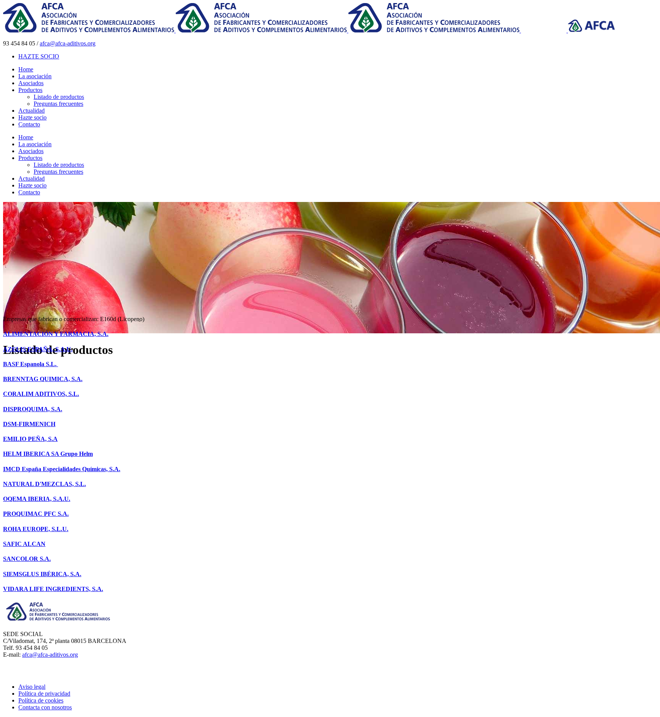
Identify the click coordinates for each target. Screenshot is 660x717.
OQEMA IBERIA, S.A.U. (36, 499)
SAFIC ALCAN (24, 544)
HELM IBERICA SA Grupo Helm (48, 454)
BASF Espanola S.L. (30, 364)
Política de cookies (40, 700)
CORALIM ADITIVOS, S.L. (41, 394)
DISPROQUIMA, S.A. (32, 409)
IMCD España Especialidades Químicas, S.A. (61, 469)
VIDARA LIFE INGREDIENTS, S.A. (53, 589)
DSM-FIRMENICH (29, 424)
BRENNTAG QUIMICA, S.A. (42, 379)
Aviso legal (31, 686)
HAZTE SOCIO (38, 56)
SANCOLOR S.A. (27, 559)
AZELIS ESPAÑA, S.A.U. (38, 349)
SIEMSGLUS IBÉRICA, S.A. (42, 574)
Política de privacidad (44, 693)
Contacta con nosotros (45, 707)
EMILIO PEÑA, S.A (30, 439)
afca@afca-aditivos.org (67, 43)
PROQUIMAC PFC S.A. (36, 513)
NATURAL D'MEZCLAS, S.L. (44, 484)
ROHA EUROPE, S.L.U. (35, 529)
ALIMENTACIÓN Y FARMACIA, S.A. (55, 334)
